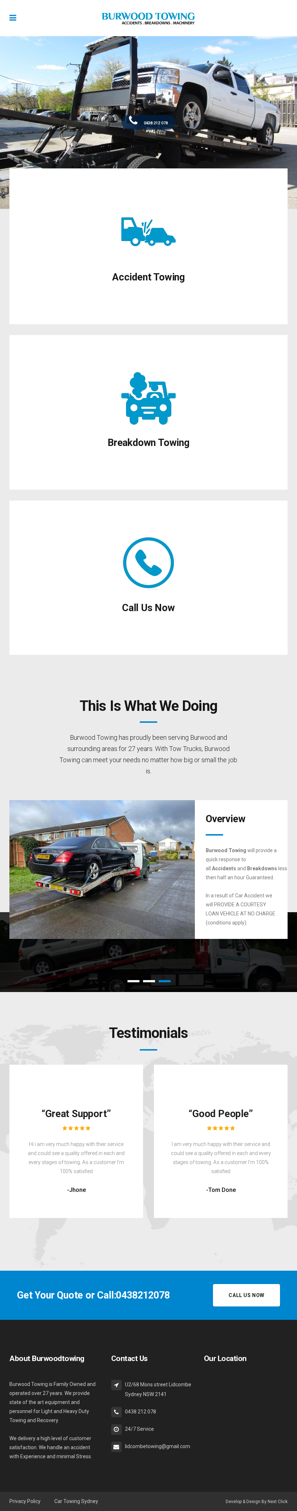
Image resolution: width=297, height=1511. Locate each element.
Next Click (278, 1501)
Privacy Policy (25, 1501)
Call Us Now (148, 608)
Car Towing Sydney (76, 1501)
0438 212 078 (155, 123)
